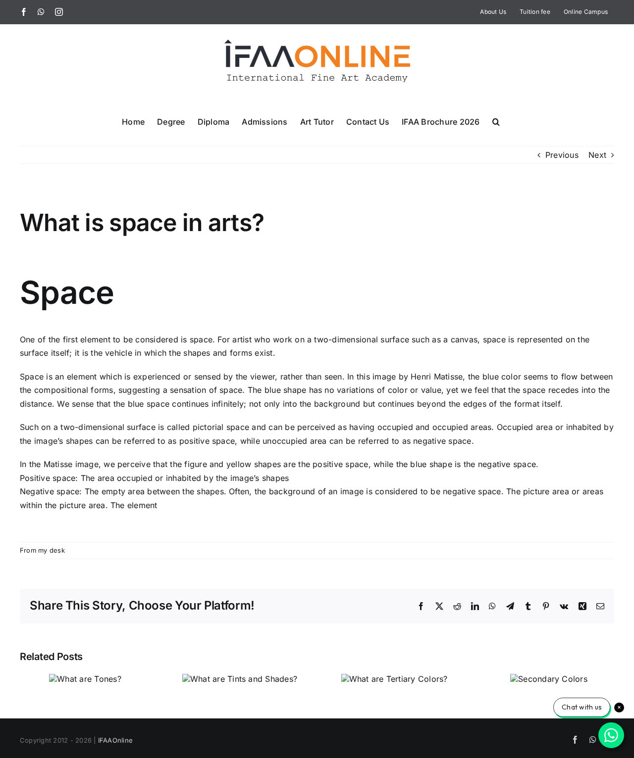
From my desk (42, 550)
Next (597, 155)
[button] (496, 121)
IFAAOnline (115, 740)
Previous (562, 155)
